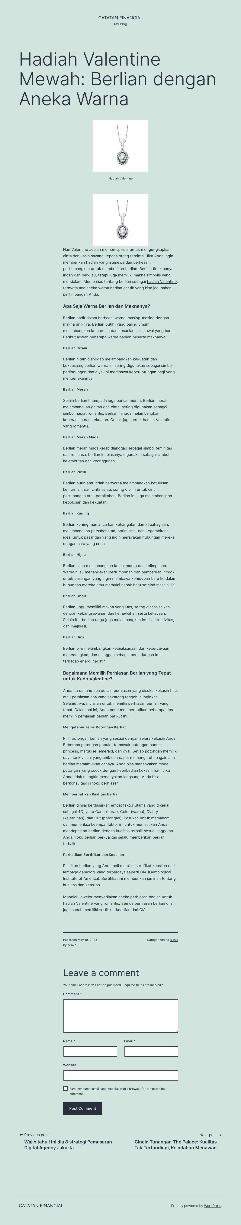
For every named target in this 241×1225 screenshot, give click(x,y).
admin (72, 945)
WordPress (212, 1206)
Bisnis (174, 940)
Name (69, 1041)
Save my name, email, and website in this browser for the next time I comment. (118, 1091)
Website (69, 1065)
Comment (72, 994)
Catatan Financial (120, 18)
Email (129, 1041)
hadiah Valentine (162, 281)
